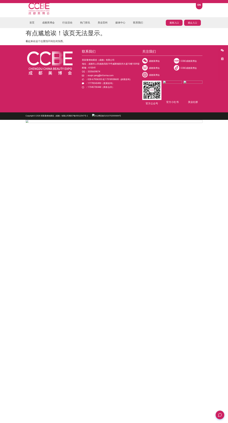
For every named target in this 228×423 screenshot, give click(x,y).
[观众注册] (222, 68)
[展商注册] (222, 76)
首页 (31, 22)
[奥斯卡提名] (222, 59)
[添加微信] (222, 51)
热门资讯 (85, 22)
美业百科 (103, 22)
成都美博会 (48, 22)
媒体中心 (120, 22)
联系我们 (138, 22)
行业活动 (67, 22)
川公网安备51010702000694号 (108, 116)
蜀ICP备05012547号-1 (79, 116)
